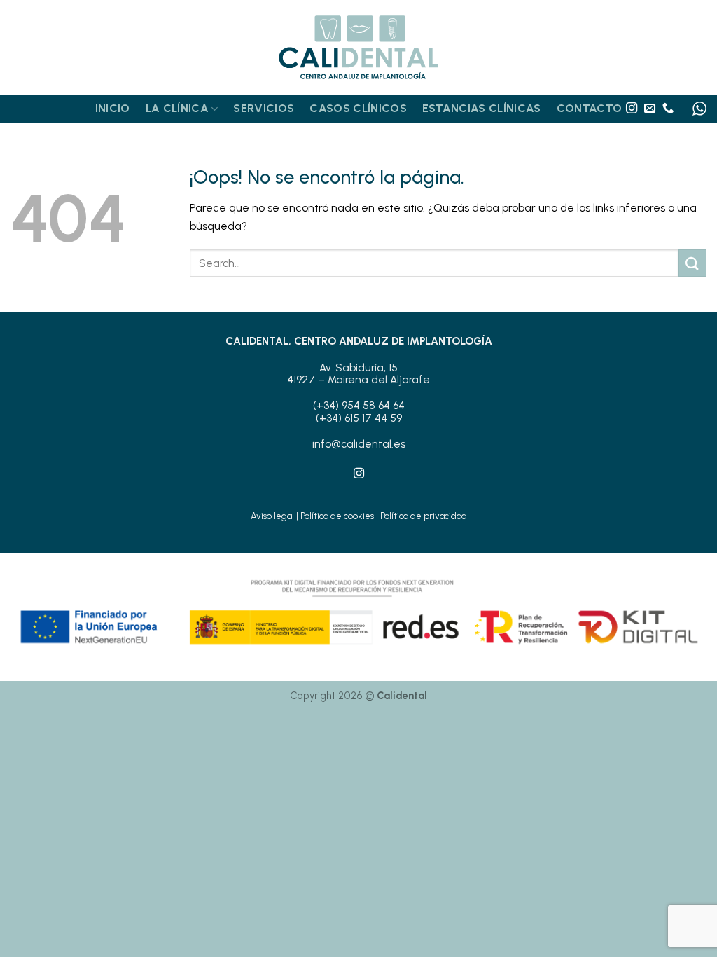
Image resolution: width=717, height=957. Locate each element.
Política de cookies (337, 516)
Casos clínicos (357, 108)
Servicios (263, 108)
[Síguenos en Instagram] (631, 108)
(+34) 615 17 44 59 (359, 418)
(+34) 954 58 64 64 (359, 405)
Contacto (589, 108)
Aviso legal (272, 516)
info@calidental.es (358, 444)
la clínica (177, 108)
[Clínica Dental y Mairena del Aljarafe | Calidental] (358, 48)
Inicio (112, 108)
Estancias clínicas (481, 108)
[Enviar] (692, 263)
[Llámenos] (668, 108)
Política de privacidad (423, 516)
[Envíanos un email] (649, 108)
